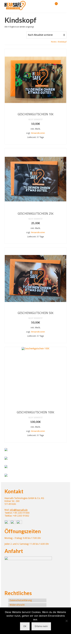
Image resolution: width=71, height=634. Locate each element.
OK (24, 626)
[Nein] (66, 621)
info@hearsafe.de (18, 510)
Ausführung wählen (35, 142)
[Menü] (63, 5)
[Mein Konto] (45, 5)
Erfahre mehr (41, 626)
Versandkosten (38, 133)
